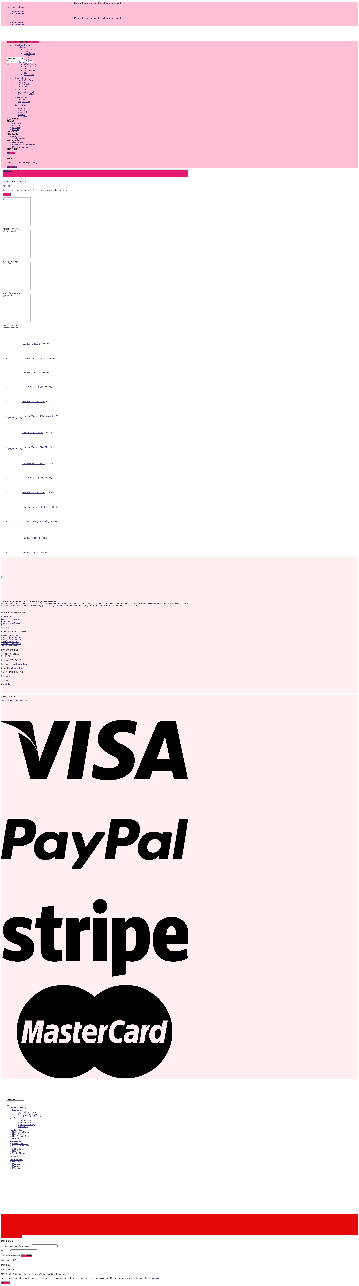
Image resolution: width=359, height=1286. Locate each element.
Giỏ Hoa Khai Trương (29, 55)
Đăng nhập (26, 1256)
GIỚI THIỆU (12, 149)
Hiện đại (21, 99)
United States (7, 684)
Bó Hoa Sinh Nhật (26, 92)
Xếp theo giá (23, 62)
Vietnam (4, 680)
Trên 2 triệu (29, 75)
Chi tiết (6, 194)
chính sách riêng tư (151, 1278)
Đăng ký (5, 1283)
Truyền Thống (24, 102)
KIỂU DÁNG (12, 134)
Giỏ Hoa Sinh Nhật (26, 94)
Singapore (5, 676)
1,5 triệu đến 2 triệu (26, 1125)
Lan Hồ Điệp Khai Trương (29, 59)
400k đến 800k (30, 64)
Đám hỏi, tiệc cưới (20, 147)
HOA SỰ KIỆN (13, 140)
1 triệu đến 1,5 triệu (26, 1122)
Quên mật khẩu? (8, 1260)
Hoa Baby (22, 86)
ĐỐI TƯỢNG (12, 132)
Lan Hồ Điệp (20, 105)
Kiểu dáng (22, 47)
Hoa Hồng (22, 82)
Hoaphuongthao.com (17, 700)
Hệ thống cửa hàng (15, 7)
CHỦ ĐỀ (10, 121)
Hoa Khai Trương (22, 45)
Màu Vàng (22, 110)
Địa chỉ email (7, 1270)
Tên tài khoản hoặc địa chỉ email (16, 1246)
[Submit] (8, 64)
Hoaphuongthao (19, 664)
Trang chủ (7, 171)
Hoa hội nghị (18, 143)
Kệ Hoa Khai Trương (29, 50)
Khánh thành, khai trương (23, 145)
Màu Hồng (22, 117)
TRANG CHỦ (13, 119)
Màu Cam (22, 113)
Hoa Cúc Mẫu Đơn (26, 84)
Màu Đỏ (21, 115)
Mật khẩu (6, 1251)
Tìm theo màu (21, 108)
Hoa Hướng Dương (26, 80)
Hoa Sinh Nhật (21, 90)
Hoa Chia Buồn (22, 97)
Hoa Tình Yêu (21, 78)
